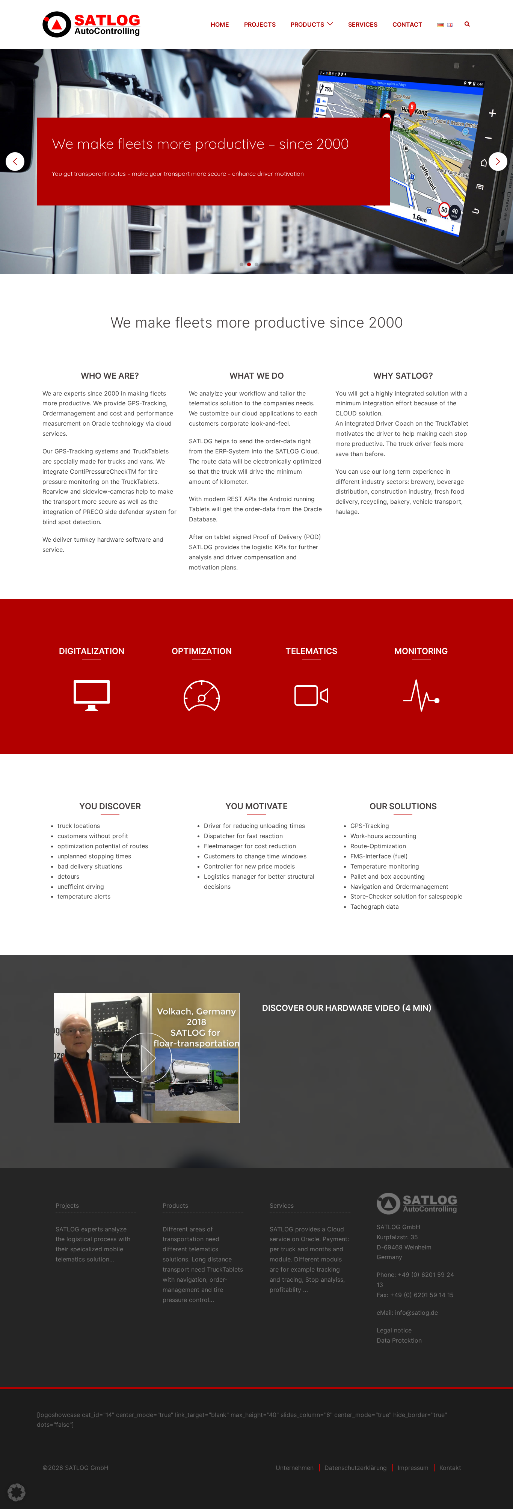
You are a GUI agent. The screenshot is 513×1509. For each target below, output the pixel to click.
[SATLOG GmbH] (91, 23)
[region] (256, 161)
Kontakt (450, 1467)
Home (220, 24)
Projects (260, 24)
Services (362, 24)
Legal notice (394, 1330)
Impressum (413, 1467)
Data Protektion (399, 1340)
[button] (468, 24)
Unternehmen (295, 1467)
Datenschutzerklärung (355, 1467)
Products (307, 24)
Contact (407, 24)
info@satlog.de (416, 1312)
